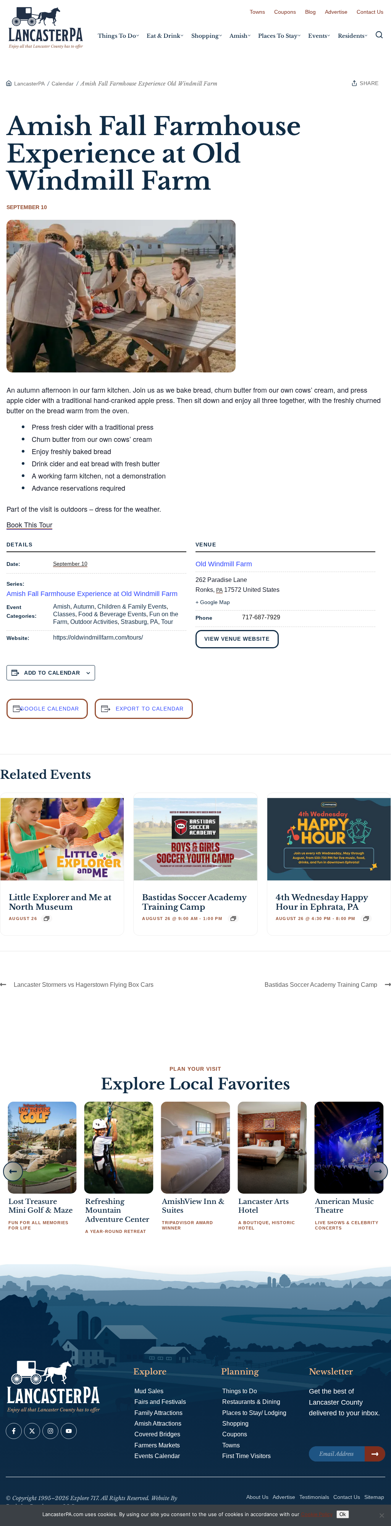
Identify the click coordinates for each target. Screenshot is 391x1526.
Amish (61, 606)
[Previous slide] (13, 1171)
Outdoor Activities (94, 622)
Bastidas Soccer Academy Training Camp (194, 902)
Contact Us (370, 12)
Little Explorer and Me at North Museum (60, 902)
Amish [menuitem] (238, 35)
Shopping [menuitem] (205, 35)
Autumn (83, 606)
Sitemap (374, 1497)
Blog (310, 12)
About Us (257, 1497)
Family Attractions (158, 1413)
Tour (167, 622)
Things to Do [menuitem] (117, 35)
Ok (342, 1514)
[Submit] (375, 1454)
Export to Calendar (150, 709)
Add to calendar (52, 673)
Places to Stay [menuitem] (277, 35)
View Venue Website (237, 639)
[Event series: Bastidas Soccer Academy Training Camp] (233, 918)
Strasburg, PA (139, 622)
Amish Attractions (157, 1423)
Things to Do (239, 1391)
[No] (381, 1515)
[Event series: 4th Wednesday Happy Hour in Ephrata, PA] (366, 918)
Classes (64, 614)
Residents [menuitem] (351, 35)
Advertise (336, 12)
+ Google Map (213, 602)
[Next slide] (378, 1171)
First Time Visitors (246, 1456)
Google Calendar (49, 709)
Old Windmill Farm (224, 564)
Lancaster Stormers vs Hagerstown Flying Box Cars (83, 984)
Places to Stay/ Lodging (254, 1413)
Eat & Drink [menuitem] (163, 35)
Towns (257, 12)
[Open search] (379, 35)
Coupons (285, 12)
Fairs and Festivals (160, 1402)
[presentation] (62, 839)
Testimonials (314, 1497)
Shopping (235, 1423)
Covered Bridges (157, 1434)
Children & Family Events (131, 606)
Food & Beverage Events (112, 614)
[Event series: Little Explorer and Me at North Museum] (46, 918)
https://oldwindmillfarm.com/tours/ (98, 637)
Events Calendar (157, 1456)
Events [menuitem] (317, 35)
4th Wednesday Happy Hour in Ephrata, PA (322, 902)
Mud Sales (148, 1391)
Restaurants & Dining (251, 1402)
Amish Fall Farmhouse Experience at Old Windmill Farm (92, 594)
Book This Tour (29, 524)
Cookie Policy (317, 1514)
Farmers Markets (157, 1445)
